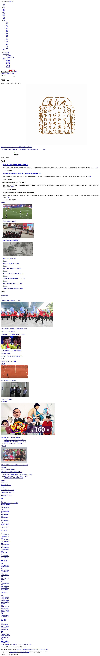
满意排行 (7, 617)
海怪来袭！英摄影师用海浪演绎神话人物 (13, 478)
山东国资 (7, 583)
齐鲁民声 (2, 613)
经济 (6, 503)
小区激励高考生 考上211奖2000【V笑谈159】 (15, 440)
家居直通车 (7, 541)
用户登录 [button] (5, 58)
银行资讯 (3, 566)
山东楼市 (3, 534)
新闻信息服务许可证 (33, 649)
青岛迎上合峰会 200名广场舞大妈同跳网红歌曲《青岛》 (14, 328)
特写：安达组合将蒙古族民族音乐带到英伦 (15, 165)
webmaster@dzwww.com (22, 649)
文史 (2, 519)
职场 (8, 517)
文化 (4, 9)
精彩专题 (3, 579)
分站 (2, 620)
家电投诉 (7, 549)
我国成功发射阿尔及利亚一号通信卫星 (12, 283)
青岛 (7, 23)
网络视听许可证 (25, 652)
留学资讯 (3, 589)
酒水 (5, 560)
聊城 (7, 33)
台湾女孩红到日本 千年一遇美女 (11, 263)
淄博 (7, 46)
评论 (2, 506)
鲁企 (2, 581)
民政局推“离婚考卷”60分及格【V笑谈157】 (14, 443)
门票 (2, 544)
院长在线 (7, 578)
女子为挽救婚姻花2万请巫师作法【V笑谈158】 (15, 441)
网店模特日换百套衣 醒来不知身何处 (12, 268)
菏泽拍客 (7, 608)
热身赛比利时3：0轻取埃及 (9, 221)
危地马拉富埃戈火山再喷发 (9, 258)
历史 (4, 520)
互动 (5, 592)
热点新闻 (3, 586)
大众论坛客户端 (10, 57)
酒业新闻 (3, 570)
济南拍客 (3, 608)
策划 (5, 620)
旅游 (4, 17)
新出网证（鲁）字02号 (15, 652)
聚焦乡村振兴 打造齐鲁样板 (7, 490)
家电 (2, 546)
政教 (4, 503)
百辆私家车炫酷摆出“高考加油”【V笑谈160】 (11, 437)
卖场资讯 (7, 547)
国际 (4, 504)
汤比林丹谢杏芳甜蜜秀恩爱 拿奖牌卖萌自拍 (11, 350)
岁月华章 (14, 73)
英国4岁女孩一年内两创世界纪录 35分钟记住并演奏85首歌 (18, 474)
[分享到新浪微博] (5, 85)
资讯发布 (3, 575)
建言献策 (3, 617)
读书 (2, 522)
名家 (6, 527)
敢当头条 (3, 507)
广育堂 (10, 73)
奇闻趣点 (4, 467)
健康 (2, 576)
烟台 (7, 28)
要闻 (4, 4)
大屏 (7, 637)
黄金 (8, 511)
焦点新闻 (3, 565)
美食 (4, 544)
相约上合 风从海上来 (6, 485)
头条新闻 (3, 539)
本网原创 (3, 549)
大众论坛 (8, 63)
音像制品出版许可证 (43, 649)
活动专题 (7, 570)
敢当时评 (2, 639)
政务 (12, 503)
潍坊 (7, 30)
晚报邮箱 (8, 62)
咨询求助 (7, 615)
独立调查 (16, 503)
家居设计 (3, 541)
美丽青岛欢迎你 (4, 295)
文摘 (4, 524)
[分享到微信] (2, 85)
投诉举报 (3, 615)
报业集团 (8, 644)
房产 (2, 530)
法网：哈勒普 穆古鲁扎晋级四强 (8, 380)
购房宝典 (7, 536)
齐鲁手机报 (7, 636)
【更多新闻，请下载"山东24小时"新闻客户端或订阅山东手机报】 (16, 147)
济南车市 (7, 556)
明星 (6, 514)
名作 (8, 527)
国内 (2, 504)
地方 (2, 595)
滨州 (7, 36)
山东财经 (7, 565)
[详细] (96, 167)
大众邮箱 (8, 60)
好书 (6, 524)
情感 (2, 517)
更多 (4, 49)
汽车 (2, 554)
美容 (6, 517)
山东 (4, 7)
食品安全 (7, 575)
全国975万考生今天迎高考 (7, 399)
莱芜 (7, 48)
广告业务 (18, 644)
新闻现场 (7, 557)
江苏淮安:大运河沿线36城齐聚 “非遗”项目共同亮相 (13, 334)
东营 (7, 43)
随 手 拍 (2, 607)
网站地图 (29, 644)
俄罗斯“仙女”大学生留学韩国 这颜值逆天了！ (11, 356)
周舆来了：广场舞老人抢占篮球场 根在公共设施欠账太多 (14, 465)
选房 (4, 18)
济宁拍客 (7, 610)
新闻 (2, 498)
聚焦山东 (3, 588)
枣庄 (7, 25)
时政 (6, 642)
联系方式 (23, 644)
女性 (2, 516)
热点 (8, 520)
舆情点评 (4, 446)
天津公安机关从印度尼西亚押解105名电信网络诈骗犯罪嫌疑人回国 (22, 173)
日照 (7, 35)
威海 (7, 27)
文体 (10, 503)
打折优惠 (3, 536)
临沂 (7, 40)
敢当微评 (7, 641)
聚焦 (2, 552)
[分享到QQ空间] (9, 85)
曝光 (4, 552)
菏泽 (7, 41)
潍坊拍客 (3, 611)
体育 (4, 10)
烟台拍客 (7, 611)
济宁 (7, 31)
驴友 (6, 544)
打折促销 (7, 539)
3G (5, 637)
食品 (2, 573)
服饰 (4, 517)
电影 (8, 514)
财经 (4, 15)
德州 (7, 38)
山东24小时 (8, 55)
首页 (2, 73)
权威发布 (3, 636)
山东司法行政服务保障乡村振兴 (11, 240)
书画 (2, 525)
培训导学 (7, 586)
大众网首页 (11, 1)
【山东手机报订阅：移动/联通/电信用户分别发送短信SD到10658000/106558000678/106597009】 (23, 149)
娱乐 (4, 12)
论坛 (2, 592)
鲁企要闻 (3, 583)
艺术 (6, 520)
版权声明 (13, 644)
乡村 (8, 544)
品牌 (6, 552)
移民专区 (7, 589)
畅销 (2, 524)
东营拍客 (6, 607)
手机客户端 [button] (6, 54)
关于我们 (3, 644)
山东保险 (7, 566)
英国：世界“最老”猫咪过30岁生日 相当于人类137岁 (16, 476)
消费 (2, 551)
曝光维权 (7, 534)
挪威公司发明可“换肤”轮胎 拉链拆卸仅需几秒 (11, 472)
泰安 (7, 44)
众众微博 (8, 67)
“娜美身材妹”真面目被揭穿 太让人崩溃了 (13, 288)
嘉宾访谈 (3, 557)
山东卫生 (3, 578)
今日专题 (3, 480)
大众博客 (8, 65)
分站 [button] (4, 20)
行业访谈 (3, 571)
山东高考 (7, 588)
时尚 (4, 14)
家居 (5, 530)
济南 (7, 22)
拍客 (2, 605)
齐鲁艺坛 (3, 527)
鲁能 (6, 511)
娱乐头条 (3, 514)
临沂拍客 (3, 610)
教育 (2, 584)
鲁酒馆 (6, 571)
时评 (4, 5)
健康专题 (5, 73)
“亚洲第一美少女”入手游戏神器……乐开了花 (14, 278)
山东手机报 (6, 52)
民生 (2, 642)
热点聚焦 (3, 511)
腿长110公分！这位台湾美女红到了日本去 (13, 273)
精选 (9, 504)
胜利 (4, 603)
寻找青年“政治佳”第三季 (6, 495)
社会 (8, 503)
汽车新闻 (3, 556)
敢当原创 (7, 507)
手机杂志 (3, 637)
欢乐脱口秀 (4, 401)
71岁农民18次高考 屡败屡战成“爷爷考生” (10, 300)
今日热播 (3, 364)
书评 (8, 524)
